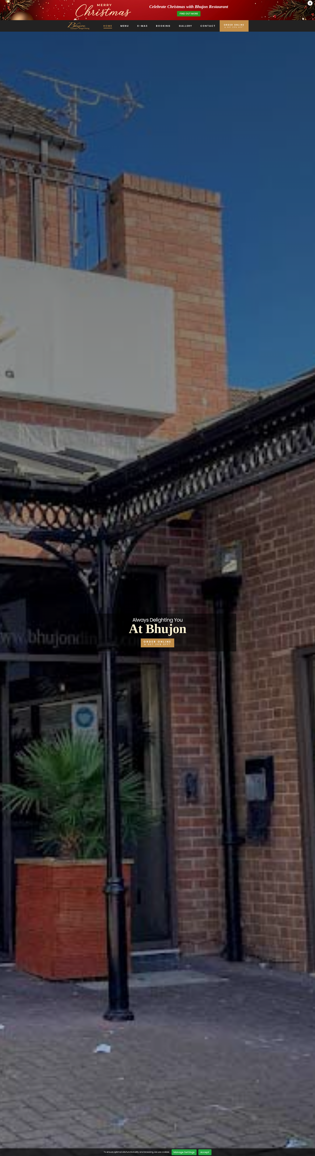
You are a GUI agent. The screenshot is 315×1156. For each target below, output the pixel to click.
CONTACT (208, 26)
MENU (124, 26)
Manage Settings (184, 1152)
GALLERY (185, 26)
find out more (189, 13)
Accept (204, 1152)
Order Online (157, 643)
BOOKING (163, 26)
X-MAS (142, 26)
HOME (107, 26)
